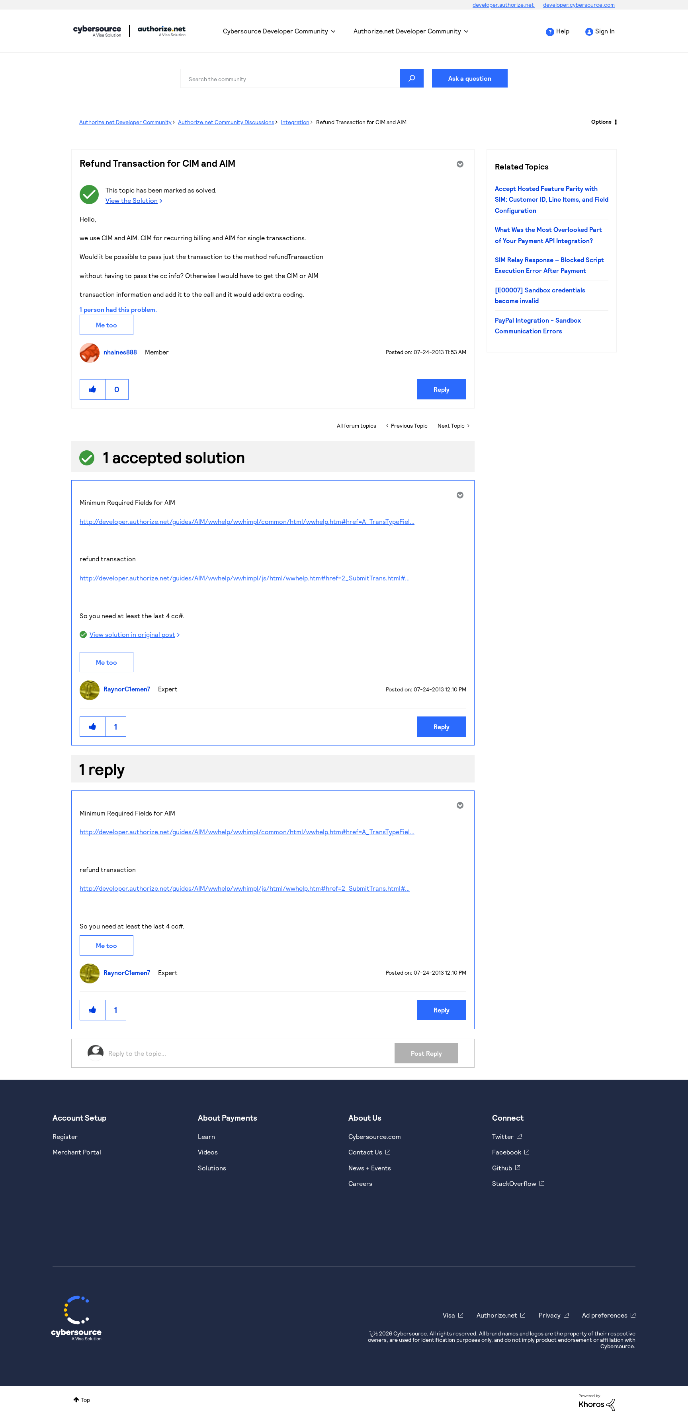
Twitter (503, 1136)
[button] (93, 389)
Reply (442, 389)
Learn (206, 1136)
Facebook (506, 1152)
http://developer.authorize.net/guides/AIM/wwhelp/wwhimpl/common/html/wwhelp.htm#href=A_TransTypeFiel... (247, 521)
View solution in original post (132, 634)
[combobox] (302, 78)
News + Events (369, 1168)
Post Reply (426, 1053)
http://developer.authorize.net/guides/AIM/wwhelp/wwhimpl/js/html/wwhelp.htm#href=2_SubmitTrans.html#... (245, 578)
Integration (295, 122)
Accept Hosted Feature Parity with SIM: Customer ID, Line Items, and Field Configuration (551, 199)
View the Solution (132, 200)
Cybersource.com (374, 1136)
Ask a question (469, 78)
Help (562, 31)
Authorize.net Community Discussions (226, 122)
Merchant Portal (77, 1152)
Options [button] (601, 121)
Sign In (605, 31)
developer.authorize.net (504, 4)
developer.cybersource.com (579, 4)
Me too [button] (106, 325)
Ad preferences (604, 1315)
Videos (208, 1152)
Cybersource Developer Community (97, 31)
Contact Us (365, 1152)
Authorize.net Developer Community (407, 31)
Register (65, 1136)
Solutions (212, 1168)
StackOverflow (514, 1183)
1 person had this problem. (118, 309)
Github (502, 1168)
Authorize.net (497, 1315)
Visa (449, 1315)
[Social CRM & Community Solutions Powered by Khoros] (597, 1401)
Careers (360, 1183)
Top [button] (85, 1399)
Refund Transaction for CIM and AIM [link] (361, 122)
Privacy (550, 1315)
